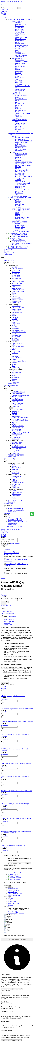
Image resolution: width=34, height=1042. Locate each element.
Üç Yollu (14, 338)
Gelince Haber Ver (6, 611)
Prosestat (14, 414)
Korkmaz (3, 734)
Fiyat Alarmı (10, 613)
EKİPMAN (15, 398)
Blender (14, 490)
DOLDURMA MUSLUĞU (20, 421)
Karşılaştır (4, 686)
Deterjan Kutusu (16, 309)
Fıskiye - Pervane (17, 312)
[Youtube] (13, 876)
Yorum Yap (4, 595)
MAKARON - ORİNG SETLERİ (18, 521)
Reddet (20, 982)
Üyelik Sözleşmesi (13, 890)
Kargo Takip (4, 532)
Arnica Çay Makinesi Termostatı (16, 696)
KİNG (2, 763)
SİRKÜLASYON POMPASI (20, 432)
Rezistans (14, 296)
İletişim (6, 251)
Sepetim (10, 905)
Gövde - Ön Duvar (17, 283)
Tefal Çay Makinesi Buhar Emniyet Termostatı (17, 818)
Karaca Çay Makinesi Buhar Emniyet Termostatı (19, 708)
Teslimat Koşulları (13, 888)
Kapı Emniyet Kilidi (17, 268)
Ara (19, 8)
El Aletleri (7, 513)
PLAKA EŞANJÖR (17, 409)
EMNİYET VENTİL (18, 426)
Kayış (13, 286)
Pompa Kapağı (16, 275)
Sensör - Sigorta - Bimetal (19, 361)
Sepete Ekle (4, 602)
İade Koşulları (8, 624)
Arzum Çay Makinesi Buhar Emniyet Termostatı (19, 721)
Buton (13, 345)
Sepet (13, 325)
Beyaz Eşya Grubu (9, 260)
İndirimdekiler (8, 249)
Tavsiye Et (4, 613)
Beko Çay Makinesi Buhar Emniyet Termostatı (18, 791)
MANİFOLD (15, 450)
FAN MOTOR (16, 484)
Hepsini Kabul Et (17, 989)
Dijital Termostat (16, 443)
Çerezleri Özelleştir (6, 989)
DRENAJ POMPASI (18, 396)
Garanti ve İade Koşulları (15, 893)
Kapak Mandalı (16, 285)
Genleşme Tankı (16, 411)
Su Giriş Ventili (16, 276)
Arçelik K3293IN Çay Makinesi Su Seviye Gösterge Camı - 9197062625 (16, 831)
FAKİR (3, 749)
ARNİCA (3, 696)
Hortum (14, 315)
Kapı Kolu (15, 356)
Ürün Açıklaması (9, 619)
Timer (13, 366)
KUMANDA (15, 401)
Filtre (13, 314)
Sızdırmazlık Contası (17, 330)
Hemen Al (4, 604)
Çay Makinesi (16, 495)
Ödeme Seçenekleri (10, 621)
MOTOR (14, 464)
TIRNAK (14, 471)
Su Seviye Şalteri (16, 298)
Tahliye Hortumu (16, 278)
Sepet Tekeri (15, 328)
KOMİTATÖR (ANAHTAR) (16, 500)
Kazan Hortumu (16, 288)
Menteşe (14, 293)
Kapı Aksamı (15, 317)
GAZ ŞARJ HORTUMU (19, 447)
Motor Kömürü (16, 272)
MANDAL (15, 469)
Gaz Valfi (14, 413)
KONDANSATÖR (17, 400)
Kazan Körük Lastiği (18, 291)
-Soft (9, 939)
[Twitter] (13, 874)
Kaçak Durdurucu (17, 358)
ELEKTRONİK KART (18, 392)
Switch (14, 333)
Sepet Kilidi (15, 327)
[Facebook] (14, 873)
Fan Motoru (15, 353)
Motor (13, 322)
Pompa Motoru (16, 273)
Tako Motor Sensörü (17, 299)
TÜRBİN (14, 435)
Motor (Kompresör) (17, 343)
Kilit (13, 370)
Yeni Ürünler (8, 254)
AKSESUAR (15, 477)
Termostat (14, 362)
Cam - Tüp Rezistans (18, 346)
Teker (13, 380)
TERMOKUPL (16, 476)
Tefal (2, 818)
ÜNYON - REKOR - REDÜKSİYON (18, 404)
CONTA (14, 479)
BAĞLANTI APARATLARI (20, 395)
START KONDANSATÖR (16, 510)
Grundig (3, 845)
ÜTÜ (13, 497)
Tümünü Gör (15, 302)
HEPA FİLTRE (16, 468)
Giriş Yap (3, 534)
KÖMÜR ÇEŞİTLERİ (14, 518)
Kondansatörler (8, 503)
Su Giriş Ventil (16, 336)
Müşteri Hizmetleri (9, 253)
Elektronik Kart (16, 270)
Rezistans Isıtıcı (16, 306)
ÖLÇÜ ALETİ (12, 523)
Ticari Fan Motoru (17, 442)
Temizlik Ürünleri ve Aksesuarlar (13, 526)
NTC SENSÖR (16, 430)
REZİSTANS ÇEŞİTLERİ (16, 455)
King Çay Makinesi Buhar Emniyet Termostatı (18, 763)
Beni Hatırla (6, 543)
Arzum (3, 578)
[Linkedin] (14, 879)
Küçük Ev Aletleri (9, 458)
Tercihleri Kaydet (16, 1040)
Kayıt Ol (3, 536)
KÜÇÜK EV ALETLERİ (11, 553)
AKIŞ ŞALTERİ (16, 416)
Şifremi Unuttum (15, 543)
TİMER (14, 486)
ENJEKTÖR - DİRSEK (19, 482)
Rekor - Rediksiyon (17, 393)
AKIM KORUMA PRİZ (15, 520)
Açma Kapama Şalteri (18, 281)
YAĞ (13, 452)
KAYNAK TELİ (17, 448)
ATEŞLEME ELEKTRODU (20, 417)
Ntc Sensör (15, 375)
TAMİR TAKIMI (17, 434)
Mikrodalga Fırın (16, 494)
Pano (13, 294)
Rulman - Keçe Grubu (18, 289)
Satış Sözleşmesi (12, 892)
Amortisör (14, 267)
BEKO (3, 791)
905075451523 (12, 911)
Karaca (3, 708)
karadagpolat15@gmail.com (16, 913)
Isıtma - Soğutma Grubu (11, 385)
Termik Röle (15, 364)
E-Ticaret (12, 939)
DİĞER (14, 424)
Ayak (13, 280)
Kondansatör (15, 320)
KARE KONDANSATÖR (16, 508)
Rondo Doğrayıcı (17, 492)
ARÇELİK (4, 803)
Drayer (14, 348)
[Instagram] (14, 877)
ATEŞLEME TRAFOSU (19, 419)
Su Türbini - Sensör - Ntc (19, 332)
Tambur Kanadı (16, 301)
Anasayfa (7, 549)
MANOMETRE (16, 429)
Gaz (13, 354)
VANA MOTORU (17, 437)
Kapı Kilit (14, 319)
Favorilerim (4, 531)
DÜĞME (14, 422)
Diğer (13, 349)
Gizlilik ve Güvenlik (14, 895)
